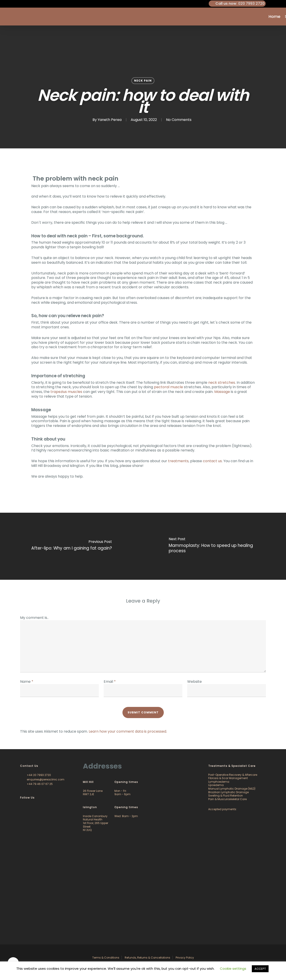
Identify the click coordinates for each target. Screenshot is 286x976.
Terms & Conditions (105, 957)
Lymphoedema (218, 782)
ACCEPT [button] (260, 969)
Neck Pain (143, 80)
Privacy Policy (185, 957)
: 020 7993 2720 (240, 3)
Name (26, 681)
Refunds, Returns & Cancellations (147, 957)
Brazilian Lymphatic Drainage (228, 792)
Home (274, 16)
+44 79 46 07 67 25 (39, 784)
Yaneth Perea (110, 119)
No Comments (178, 119)
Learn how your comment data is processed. (128, 731)
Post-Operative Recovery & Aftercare (232, 775)
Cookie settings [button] (233, 968)
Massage (222, 391)
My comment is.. (34, 617)
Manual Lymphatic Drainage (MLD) (231, 788)
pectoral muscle (168, 387)
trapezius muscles (66, 391)
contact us (212, 461)
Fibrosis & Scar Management (228, 778)
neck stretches (221, 382)
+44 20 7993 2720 (38, 775)
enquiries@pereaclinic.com (45, 779)
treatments (178, 461)
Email (110, 681)
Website (194, 681)
